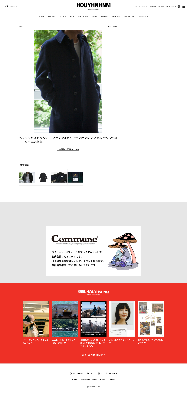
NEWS (41, 16)
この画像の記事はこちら (68, 149)
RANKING (104, 16)
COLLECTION (83, 16)
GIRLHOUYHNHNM (93, 355)
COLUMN (62, 16)
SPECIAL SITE (129, 16)
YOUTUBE (116, 16)
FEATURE (51, 16)
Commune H (143, 16)
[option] (36, 324)
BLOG (72, 16)
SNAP (94, 16)
